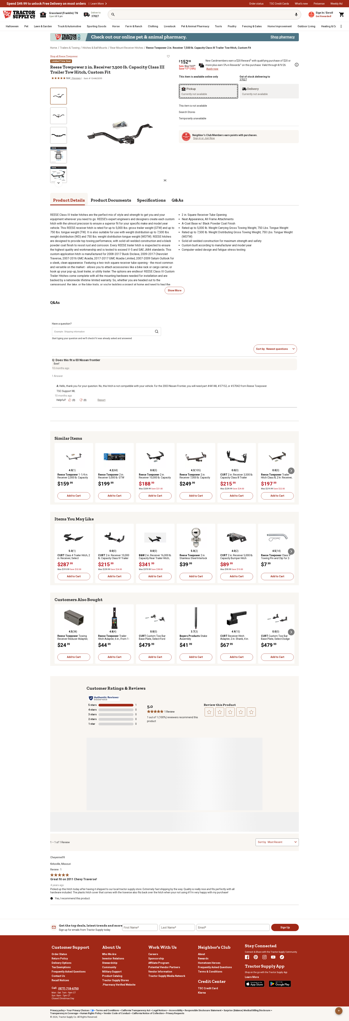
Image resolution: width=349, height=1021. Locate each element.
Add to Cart (74, 495)
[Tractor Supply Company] (19, 15)
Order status (256, 3)
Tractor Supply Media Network (166, 976)
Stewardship (109, 962)
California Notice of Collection (148, 1013)
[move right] (291, 471)
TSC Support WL (66, 391)
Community (109, 967)
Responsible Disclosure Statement (203, 1010)
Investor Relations (113, 958)
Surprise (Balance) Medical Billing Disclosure (247, 1010)
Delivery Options (61, 962)
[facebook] (247, 957)
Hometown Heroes (209, 962)
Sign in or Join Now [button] (204, 138)
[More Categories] (341, 26)
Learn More (97, 3)
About (201, 954)
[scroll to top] (338, 1010)
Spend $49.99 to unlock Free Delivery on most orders (46, 3)
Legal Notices (159, 1010)
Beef (56, 363)
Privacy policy (57, 1010)
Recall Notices (60, 980)
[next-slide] (58, 183)
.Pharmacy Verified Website (118, 984)
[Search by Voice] (296, 14)
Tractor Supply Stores (115, 980)
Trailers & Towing (70, 47)
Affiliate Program (158, 962)
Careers (153, 954)
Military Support (112, 971)
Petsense (319, 3)
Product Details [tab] (69, 200)
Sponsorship (156, 958)
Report (101, 400)
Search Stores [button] (187, 112)
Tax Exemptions (61, 967)
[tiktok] (282, 957)
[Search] (113, 14)
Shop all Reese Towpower (64, 56)
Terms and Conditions (107, 1010)
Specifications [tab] (151, 200)
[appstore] (254, 983)
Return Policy (60, 958)
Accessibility (175, 1010)
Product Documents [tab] (111, 200)
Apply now (212, 68)
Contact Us (58, 976)
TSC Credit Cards (279, 3)
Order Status (59, 954)
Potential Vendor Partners (164, 967)
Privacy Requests (175, 1013)
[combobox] (278, 348)
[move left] (58, 471)
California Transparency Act (135, 1010)
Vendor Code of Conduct (117, 1013)
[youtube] (273, 957)
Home (53, 47)
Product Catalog (112, 976)
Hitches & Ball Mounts (95, 47)
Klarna (202, 992)
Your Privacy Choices (78, 1010)
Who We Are (109, 954)
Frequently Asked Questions (69, 971)
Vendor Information (160, 971)
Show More (174, 290)
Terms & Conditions (210, 971)
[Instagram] (264, 957)
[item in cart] (341, 14)
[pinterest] (256, 957)
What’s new (301, 3)
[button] (106, 3)
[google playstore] (280, 983)
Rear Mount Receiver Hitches (126, 47)
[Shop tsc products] (174, 37)
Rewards (203, 958)
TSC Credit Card (208, 988)
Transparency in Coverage (64, 1013)
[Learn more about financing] (296, 64)
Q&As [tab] (177, 200)
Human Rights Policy (90, 1013)
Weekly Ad (336, 3)
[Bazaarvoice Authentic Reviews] (104, 698)
